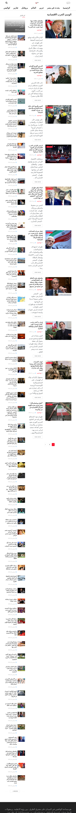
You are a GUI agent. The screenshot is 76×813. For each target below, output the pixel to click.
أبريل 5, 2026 (32, 331)
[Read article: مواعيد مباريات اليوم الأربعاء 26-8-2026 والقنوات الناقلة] (21, 500)
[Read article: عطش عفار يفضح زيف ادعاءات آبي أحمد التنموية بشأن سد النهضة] (21, 324)
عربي (41, 8)
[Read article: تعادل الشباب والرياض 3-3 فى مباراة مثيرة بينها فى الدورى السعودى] (21, 668)
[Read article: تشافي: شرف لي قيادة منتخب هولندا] (21, 601)
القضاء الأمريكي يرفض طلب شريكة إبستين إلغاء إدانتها (11, 202)
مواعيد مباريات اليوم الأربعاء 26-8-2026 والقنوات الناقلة (11, 500)
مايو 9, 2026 (32, 242)
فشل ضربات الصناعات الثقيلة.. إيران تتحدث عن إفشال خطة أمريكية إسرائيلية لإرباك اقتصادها (35, 235)
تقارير (15, 8)
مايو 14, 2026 (32, 201)
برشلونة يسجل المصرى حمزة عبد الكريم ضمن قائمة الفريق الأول (11, 610)
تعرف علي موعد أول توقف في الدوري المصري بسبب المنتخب (11, 544)
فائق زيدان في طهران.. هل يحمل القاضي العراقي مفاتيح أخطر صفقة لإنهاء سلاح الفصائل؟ (11, 793)
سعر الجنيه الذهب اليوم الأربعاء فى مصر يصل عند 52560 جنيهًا (11, 464)
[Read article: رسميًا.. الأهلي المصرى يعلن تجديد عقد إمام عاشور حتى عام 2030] (21, 567)
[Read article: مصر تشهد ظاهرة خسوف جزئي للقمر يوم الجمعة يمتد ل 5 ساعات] (21, 806)
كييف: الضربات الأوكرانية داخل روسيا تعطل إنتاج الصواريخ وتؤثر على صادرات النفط (36, 366)
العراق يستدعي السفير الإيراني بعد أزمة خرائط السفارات (11, 359)
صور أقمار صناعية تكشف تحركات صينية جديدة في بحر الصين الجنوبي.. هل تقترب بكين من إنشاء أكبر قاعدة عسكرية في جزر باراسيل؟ (11, 412)
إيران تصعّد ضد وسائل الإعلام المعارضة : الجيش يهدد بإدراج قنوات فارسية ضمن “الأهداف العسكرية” (11, 67)
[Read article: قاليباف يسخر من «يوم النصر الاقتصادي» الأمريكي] (21, 370)
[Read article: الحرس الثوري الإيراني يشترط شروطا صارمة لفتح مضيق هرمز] (21, 101)
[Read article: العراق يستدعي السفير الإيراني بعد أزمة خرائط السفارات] (21, 359)
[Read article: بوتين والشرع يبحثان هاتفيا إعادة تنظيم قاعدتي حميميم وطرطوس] (21, 213)
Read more (37, 60)
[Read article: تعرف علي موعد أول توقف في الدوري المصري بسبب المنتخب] (21, 544)
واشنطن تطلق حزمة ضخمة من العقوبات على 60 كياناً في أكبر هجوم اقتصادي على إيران (11, 779)
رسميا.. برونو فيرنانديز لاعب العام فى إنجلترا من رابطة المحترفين (11, 590)
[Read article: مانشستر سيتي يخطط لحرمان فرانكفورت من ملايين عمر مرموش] (21, 521)
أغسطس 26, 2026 (19, 29)
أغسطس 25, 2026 (12, 771)
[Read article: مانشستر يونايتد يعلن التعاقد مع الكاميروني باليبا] (21, 633)
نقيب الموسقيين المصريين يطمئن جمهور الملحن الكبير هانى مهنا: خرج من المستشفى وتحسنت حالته (11, 741)
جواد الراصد (39, 30)
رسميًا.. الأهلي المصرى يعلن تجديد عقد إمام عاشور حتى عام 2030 (11, 567)
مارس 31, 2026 (32, 373)
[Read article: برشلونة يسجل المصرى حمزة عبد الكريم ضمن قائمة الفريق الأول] (21, 610)
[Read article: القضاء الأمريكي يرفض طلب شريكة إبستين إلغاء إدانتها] (21, 202)
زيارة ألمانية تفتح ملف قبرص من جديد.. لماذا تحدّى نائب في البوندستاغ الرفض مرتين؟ (11, 382)
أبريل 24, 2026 (32, 289)
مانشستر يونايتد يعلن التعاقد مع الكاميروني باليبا (11, 633)
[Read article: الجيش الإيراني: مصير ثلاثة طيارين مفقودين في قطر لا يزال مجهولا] (21, 191)
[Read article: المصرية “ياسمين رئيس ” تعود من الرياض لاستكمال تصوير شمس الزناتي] (21, 532)
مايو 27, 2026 (32, 154)
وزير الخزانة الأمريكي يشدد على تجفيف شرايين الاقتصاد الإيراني (11, 249)
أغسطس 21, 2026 (38, 33)
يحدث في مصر (53, 8)
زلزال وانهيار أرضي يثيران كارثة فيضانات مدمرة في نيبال (11, 111)
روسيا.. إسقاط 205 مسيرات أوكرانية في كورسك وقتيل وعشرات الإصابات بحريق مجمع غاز (11, 287)
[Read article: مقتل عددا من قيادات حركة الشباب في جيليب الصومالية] (21, 336)
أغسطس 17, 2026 (38, 78)
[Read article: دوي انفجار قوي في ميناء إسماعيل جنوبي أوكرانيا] (21, 145)
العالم (33, 8)
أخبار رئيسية (49, 22)
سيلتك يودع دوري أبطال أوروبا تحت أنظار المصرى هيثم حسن (11, 510)
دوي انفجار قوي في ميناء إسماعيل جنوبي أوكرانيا (11, 145)
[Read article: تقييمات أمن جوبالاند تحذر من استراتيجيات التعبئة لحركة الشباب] (21, 135)
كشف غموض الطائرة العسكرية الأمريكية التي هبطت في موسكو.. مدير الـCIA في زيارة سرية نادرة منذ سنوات (11, 396)
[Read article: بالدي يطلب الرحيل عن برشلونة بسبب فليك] (21, 705)
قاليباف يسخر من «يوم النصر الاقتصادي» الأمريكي (11, 369)
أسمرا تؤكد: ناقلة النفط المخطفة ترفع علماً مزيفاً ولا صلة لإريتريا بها (11, 180)
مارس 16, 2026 (32, 412)
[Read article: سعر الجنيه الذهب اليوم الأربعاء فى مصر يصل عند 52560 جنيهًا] (21, 464)
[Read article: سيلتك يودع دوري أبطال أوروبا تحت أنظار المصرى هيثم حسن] (21, 511)
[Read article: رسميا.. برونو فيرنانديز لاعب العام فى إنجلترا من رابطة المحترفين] (21, 590)
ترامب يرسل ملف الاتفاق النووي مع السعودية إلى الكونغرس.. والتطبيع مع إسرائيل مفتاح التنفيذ (11, 428)
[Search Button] (6, 3)
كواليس (7, 8)
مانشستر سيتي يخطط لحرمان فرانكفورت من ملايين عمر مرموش (11, 521)
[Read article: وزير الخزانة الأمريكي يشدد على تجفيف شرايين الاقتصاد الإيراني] (21, 250)
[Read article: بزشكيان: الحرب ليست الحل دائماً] (21, 92)
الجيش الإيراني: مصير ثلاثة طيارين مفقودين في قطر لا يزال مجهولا (11, 191)
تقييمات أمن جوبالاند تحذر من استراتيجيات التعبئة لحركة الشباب (11, 134)
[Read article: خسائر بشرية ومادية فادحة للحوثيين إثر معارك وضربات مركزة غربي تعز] (21, 311)
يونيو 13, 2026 (32, 115)
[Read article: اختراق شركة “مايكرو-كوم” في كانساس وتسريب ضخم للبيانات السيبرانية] (21, 80)
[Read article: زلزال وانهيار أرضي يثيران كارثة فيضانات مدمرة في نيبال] (21, 112)
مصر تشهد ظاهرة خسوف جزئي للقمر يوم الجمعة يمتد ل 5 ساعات (11, 805)
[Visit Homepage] (37, 3)
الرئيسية (66, 8)
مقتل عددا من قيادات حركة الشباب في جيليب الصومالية (11, 336)
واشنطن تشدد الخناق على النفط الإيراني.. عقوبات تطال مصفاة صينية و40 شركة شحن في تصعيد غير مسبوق (36, 282)
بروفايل (24, 8)
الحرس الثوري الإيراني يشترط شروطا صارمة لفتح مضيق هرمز (11, 101)
